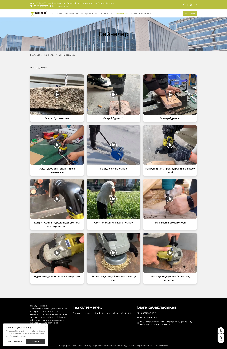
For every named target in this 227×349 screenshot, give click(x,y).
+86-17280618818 (40, 6)
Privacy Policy (161, 346)
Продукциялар (88, 13)
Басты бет (57, 13)
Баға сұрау (190, 13)
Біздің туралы (71, 13)
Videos (116, 313)
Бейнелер (121, 13)
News (108, 313)
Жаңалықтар (106, 13)
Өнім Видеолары (67, 55)
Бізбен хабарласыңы (141, 13)
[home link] (38, 13)
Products (99, 313)
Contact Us (126, 313)
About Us (89, 313)
